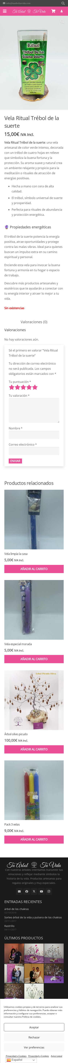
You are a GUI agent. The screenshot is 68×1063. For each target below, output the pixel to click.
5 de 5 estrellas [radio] (35, 387)
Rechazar (34, 1037)
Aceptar (34, 1027)
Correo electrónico (23, 444)
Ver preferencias (34, 1047)
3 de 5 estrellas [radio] (23, 387)
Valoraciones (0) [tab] (34, 321)
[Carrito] (53, 11)
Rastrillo (9, 926)
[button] (63, 3)
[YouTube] (41, 891)
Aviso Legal (56, 1056)
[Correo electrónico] (19, 891)
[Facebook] (26, 891)
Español (16, 1059)
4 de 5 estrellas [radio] (29, 387)
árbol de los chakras (16, 909)
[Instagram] (48, 891)
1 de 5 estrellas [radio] (12, 387)
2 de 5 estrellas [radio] (17, 387)
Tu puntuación (20, 382)
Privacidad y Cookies (16, 1056)
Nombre (15, 428)
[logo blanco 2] (29, 11)
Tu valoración (19, 396)
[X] (34, 891)
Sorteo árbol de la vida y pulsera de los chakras (33, 917)
